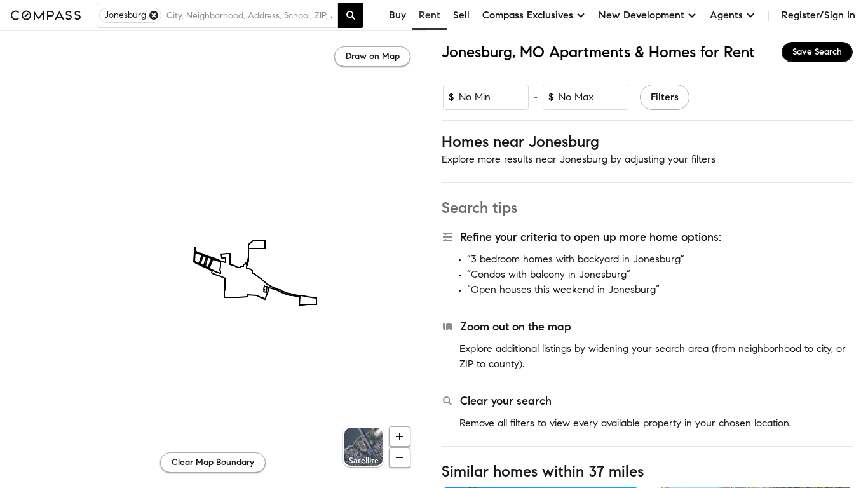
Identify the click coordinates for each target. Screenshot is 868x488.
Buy (397, 15)
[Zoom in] (399, 436)
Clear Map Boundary (213, 462)
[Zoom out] (399, 457)
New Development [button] (641, 15)
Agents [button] (726, 15)
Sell (461, 15)
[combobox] (249, 15)
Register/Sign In (818, 15)
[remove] (154, 15)
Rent (429, 15)
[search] (350, 15)
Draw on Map (373, 56)
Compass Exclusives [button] (527, 15)
